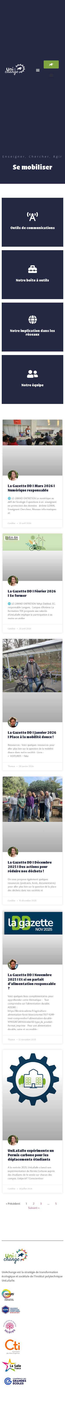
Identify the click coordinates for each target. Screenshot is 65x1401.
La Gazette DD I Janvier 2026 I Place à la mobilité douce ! (32, 734)
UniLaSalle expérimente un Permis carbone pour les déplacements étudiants (31, 1154)
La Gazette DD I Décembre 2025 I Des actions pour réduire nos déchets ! (30, 866)
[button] (38, 70)
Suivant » (33, 1208)
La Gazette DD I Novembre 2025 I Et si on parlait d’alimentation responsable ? (32, 981)
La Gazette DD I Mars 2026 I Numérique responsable (31, 487)
